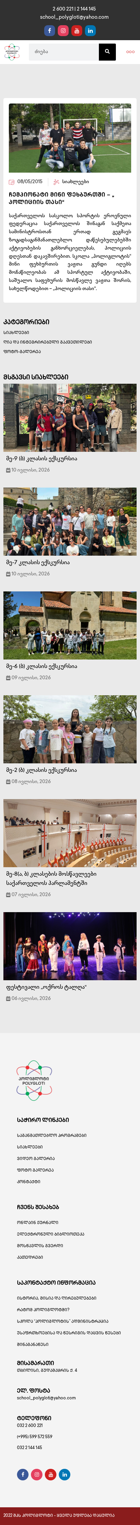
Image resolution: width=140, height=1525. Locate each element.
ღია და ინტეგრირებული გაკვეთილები (47, 342)
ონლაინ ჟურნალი (37, 1223)
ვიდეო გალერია (36, 1159)
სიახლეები (16, 333)
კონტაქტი (28, 1182)
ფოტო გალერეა (35, 1171)
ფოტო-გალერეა (22, 352)
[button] (130, 52)
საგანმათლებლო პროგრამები (52, 1136)
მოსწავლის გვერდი (40, 1246)
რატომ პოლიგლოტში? (43, 1310)
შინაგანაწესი (33, 1345)
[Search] (107, 52)
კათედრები (30, 1258)
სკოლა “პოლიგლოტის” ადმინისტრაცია (62, 1322)
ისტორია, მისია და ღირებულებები (57, 1299)
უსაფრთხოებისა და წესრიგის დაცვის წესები (69, 1333)
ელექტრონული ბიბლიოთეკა (50, 1235)
